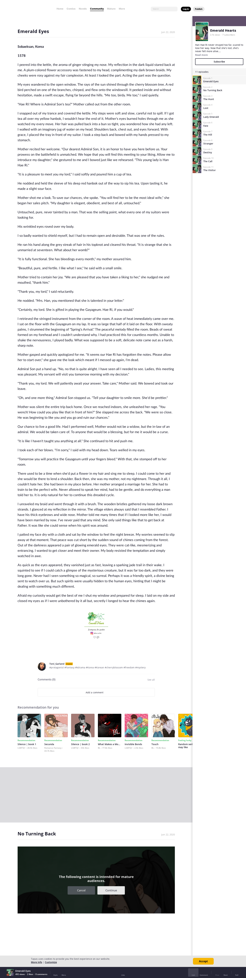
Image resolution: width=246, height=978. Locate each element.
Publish (198, 9)
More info (36, 962)
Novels (83, 8)
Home (60, 8)
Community (97, 8)
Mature (111, 8)
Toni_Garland (56, 663)
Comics (71, 8)
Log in (186, 9)
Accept (203, 961)
